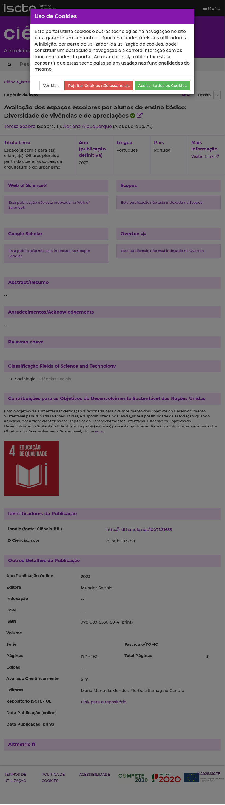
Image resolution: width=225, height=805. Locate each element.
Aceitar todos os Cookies (162, 85)
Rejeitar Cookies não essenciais (99, 85)
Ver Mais (51, 85)
